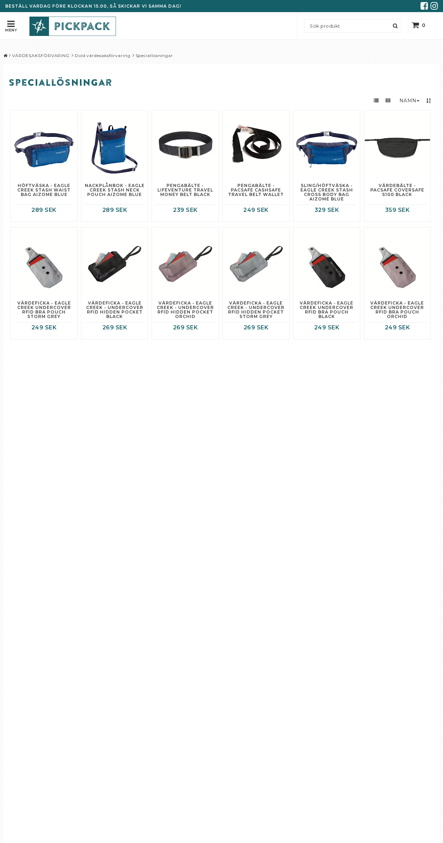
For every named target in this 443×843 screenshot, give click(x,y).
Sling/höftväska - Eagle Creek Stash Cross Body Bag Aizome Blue (326, 192)
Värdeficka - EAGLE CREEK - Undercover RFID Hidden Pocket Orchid (185, 310)
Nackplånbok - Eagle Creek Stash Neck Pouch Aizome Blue (115, 190)
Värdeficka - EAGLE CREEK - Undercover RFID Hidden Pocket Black (114, 310)
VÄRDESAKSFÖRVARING (41, 55)
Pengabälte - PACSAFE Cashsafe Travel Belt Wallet (256, 190)
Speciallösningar (154, 55)
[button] (423, 25)
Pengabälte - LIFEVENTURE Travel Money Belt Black (185, 190)
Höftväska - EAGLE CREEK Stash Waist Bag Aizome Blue (44, 190)
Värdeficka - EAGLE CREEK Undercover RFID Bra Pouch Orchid (397, 310)
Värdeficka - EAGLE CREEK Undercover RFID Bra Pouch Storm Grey (44, 310)
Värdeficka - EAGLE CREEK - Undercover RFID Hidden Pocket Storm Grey (255, 310)
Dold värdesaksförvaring (102, 55)
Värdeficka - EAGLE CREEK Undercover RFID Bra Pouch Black (326, 310)
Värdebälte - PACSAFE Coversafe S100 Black (397, 190)
